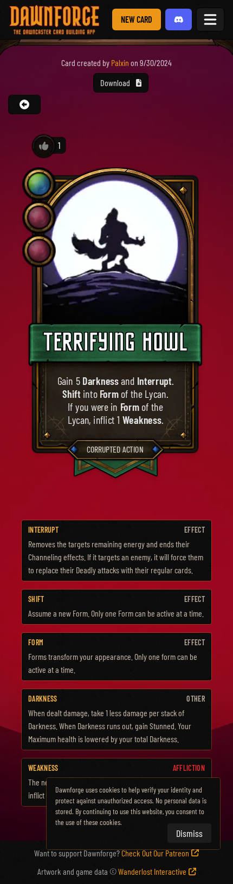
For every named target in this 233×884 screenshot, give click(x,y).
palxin (120, 62)
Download (116, 82)
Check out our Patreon (155, 853)
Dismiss (189, 833)
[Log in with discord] (178, 19)
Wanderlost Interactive (152, 871)
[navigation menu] (210, 19)
